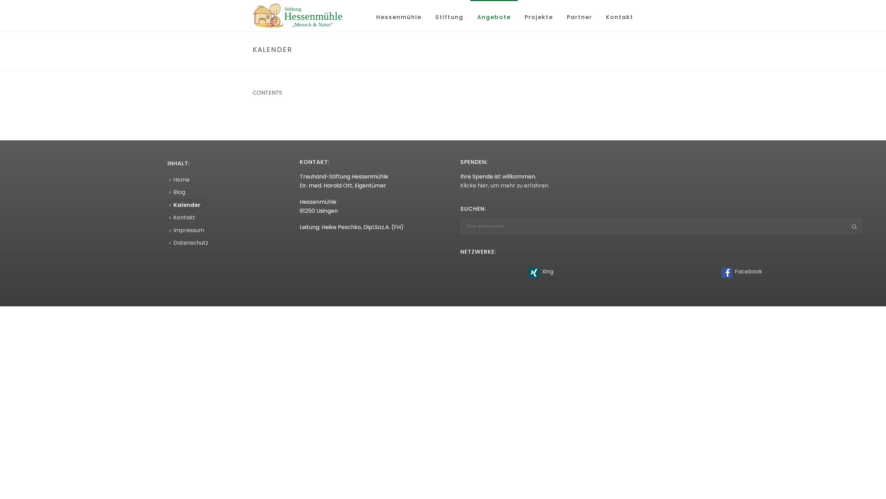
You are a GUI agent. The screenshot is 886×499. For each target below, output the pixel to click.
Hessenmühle (399, 17)
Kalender (186, 205)
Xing (547, 271)
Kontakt (619, 17)
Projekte (539, 17)
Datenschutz (190, 243)
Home (597, 64)
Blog (179, 192)
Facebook (747, 271)
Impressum (188, 230)
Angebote (494, 17)
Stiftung (449, 17)
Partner (579, 17)
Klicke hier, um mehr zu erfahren (504, 186)
